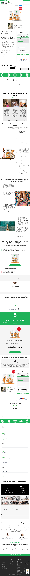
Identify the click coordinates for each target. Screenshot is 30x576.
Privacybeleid (3, 569)
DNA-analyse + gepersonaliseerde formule (19, 572)
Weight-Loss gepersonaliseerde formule (19, 568)
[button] (1, 110)
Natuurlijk (2, 507)
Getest (1, 516)
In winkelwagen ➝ (15, 265)
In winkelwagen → (23, 54)
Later (16, 5)
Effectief (2, 514)
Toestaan (21, 5)
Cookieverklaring (17, 575)
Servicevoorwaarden (4, 566)
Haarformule (18, 570)
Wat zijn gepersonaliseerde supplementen (19, 562)
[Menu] (28, 569)
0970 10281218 (19, 554)
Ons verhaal (11, 561)
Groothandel (11, 564)
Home (1, 5)
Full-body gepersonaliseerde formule (19, 565)
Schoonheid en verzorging (6, 5)
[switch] (27, 573)
